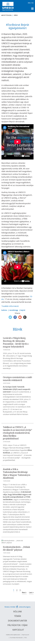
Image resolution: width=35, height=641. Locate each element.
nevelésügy (13, 310)
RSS (25, 637)
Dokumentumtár (17, 620)
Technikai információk (16, 637)
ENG (29, 3)
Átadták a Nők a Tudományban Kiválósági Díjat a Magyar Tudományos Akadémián (16, 473)
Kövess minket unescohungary (18, 607)
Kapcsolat (18, 629)
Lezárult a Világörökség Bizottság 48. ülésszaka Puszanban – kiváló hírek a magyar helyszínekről (15, 342)
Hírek (16, 15)
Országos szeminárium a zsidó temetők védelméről (17, 378)
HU (33, 3)
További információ (10, 306)
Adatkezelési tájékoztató (13, 635)
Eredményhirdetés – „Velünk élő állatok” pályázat (16, 548)
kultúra (4, 310)
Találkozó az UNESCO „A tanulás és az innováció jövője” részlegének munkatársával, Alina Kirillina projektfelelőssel (17, 433)
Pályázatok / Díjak (17, 625)
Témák (17, 616)
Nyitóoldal (7, 15)
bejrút (22, 310)
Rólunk (17, 611)
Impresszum (25, 635)
